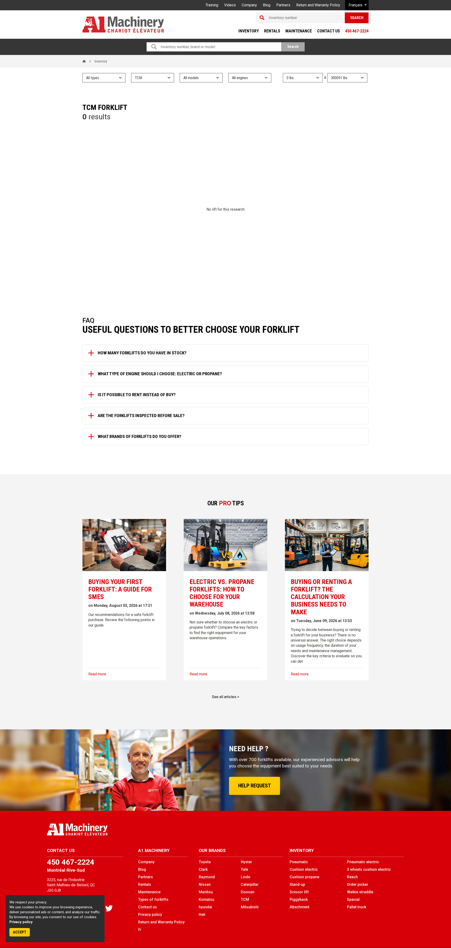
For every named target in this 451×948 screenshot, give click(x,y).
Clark (203, 869)
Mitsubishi (250, 907)
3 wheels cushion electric (369, 869)
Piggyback (299, 899)
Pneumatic (299, 862)
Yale (244, 869)
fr (139, 929)
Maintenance (298, 30)
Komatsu (206, 899)
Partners (283, 5)
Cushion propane (304, 877)
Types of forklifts (153, 899)
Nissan (205, 884)
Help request (254, 785)
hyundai (205, 907)
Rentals (272, 30)
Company (249, 5)
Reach (352, 877)
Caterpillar (250, 884)
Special (353, 899)
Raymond (207, 877)
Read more (97, 674)
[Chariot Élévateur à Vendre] (134, 830)
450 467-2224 (357, 30)
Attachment (299, 907)
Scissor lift (299, 892)
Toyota (205, 862)
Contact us (328, 30)
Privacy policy (21, 922)
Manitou (206, 892)
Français (355, 5)
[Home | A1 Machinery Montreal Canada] (123, 24)
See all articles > (225, 697)
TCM (245, 899)
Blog (266, 5)
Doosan (247, 892)
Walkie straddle (360, 892)
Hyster (246, 862)
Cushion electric (304, 869)
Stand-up (297, 884)
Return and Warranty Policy (318, 5)
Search (356, 17)
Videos (230, 5)
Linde (245, 877)
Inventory (248, 30)
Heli (202, 914)
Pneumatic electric (363, 862)
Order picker (357, 884)
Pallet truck (356, 907)
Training (212, 5)
